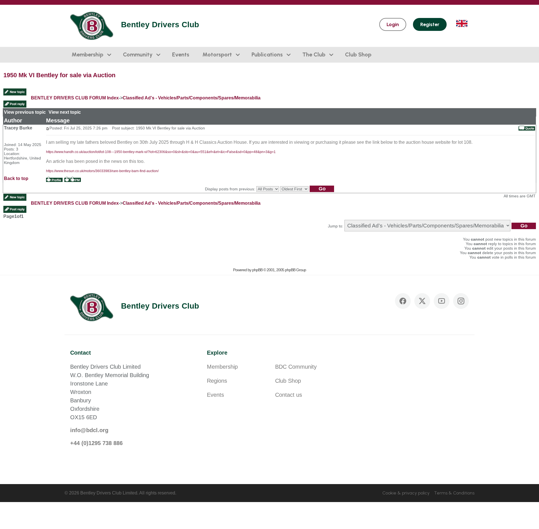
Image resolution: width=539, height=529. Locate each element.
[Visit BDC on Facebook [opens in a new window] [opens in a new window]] (403, 301)
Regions (217, 381)
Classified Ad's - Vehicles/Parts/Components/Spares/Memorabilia (192, 97)
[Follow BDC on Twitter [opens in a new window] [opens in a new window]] (422, 301)
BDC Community (296, 367)
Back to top (16, 178)
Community (137, 54)
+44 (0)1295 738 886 (96, 443)
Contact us (288, 395)
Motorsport (217, 54)
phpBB (257, 270)
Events (180, 54)
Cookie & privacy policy (406, 493)
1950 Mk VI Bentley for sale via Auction (59, 75)
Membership (87, 54)
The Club (313, 54)
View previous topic (25, 112)
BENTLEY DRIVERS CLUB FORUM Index (75, 97)
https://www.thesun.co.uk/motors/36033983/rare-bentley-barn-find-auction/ (102, 171)
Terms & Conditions (454, 493)
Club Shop (358, 54)
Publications (267, 54)
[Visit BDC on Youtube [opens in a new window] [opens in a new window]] (441, 301)
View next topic (65, 112)
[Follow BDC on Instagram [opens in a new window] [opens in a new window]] (461, 301)
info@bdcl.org (89, 430)
